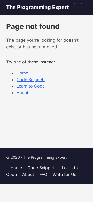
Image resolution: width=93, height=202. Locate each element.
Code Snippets (31, 79)
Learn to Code (31, 86)
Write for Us (64, 174)
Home (22, 72)
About (22, 92)
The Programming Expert (37, 7)
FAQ (43, 174)
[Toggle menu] (78, 7)
